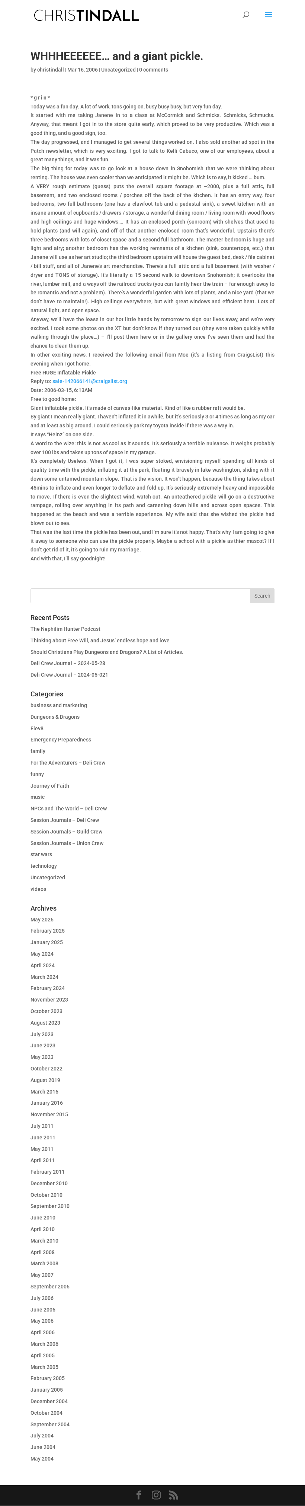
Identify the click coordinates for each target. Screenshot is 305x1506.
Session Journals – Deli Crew (64, 820)
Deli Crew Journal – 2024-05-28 (67, 663)
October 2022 (46, 1069)
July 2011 (42, 1126)
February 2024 (47, 988)
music (37, 797)
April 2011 (42, 1160)
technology (43, 866)
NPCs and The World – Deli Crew (68, 808)
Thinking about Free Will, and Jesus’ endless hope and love (100, 640)
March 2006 (44, 1344)
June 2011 (42, 1137)
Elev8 (37, 728)
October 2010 (46, 1195)
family (37, 751)
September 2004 (50, 1424)
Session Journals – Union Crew (66, 843)
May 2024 (42, 954)
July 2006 (42, 1298)
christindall (50, 70)
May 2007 (42, 1275)
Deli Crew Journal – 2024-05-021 (69, 675)
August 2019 (45, 1080)
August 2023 (45, 1023)
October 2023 (46, 1011)
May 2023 (42, 1057)
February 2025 (47, 931)
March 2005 (44, 1367)
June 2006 (42, 1310)
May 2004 (42, 1459)
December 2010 (49, 1183)
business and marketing (58, 705)
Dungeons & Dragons (55, 717)
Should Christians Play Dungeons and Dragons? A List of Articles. (106, 652)
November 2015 (49, 1114)
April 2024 (42, 965)
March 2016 (44, 1092)
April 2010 (42, 1229)
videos (38, 889)
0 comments (153, 70)
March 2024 (44, 977)
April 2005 (42, 1355)
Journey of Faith (49, 786)
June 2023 (42, 1045)
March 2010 (44, 1241)
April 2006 (42, 1332)
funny (37, 774)
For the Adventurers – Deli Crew (67, 763)
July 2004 (42, 1436)
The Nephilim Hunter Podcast (65, 629)
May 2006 (42, 1321)
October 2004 (46, 1413)
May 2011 (42, 1149)
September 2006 (50, 1287)
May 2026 (42, 920)
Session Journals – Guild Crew (66, 832)
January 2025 (46, 942)
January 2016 (46, 1103)
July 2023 (42, 1034)
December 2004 (49, 1401)
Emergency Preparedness (60, 740)
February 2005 (47, 1378)
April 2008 (42, 1252)
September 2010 (50, 1206)
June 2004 (42, 1447)
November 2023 (49, 1000)
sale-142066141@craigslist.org (89, 381)
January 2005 (46, 1390)
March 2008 (44, 1263)
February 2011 (47, 1172)
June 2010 (42, 1218)
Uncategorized (118, 70)
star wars (41, 854)
